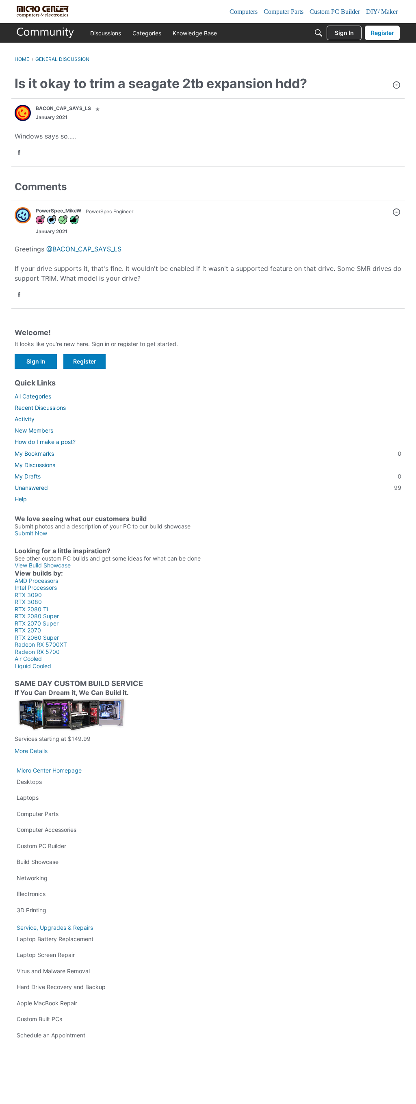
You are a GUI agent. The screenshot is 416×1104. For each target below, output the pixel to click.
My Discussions (35, 464)
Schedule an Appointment (51, 1035)
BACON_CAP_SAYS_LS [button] (63, 108)
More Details (31, 750)
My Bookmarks (208, 453)
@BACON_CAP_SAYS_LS (83, 249)
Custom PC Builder (41, 845)
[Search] (318, 33)
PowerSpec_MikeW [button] (58, 211)
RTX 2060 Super (37, 637)
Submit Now (31, 533)
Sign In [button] (36, 361)
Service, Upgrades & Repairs (55, 927)
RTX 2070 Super (36, 623)
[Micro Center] (45, 32)
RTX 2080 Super (37, 616)
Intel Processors (36, 587)
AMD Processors (36, 580)
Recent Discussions (40, 407)
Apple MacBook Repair (47, 1003)
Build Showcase (37, 861)
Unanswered (208, 487)
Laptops (28, 797)
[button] (396, 85)
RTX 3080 (28, 601)
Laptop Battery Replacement (55, 938)
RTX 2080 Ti (31, 609)
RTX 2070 (28, 630)
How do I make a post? (45, 441)
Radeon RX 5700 (37, 651)
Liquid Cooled (33, 665)
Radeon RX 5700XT (41, 644)
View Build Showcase (43, 565)
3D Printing (31, 910)
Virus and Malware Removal (53, 971)
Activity (25, 419)
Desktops (29, 781)
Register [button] (84, 361)
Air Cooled (28, 658)
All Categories (33, 396)
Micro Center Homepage (49, 770)
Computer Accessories (46, 829)
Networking (32, 878)
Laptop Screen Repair (46, 954)
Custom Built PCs (39, 1018)
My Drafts (208, 476)
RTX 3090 (28, 594)
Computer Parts (37, 813)
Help (21, 499)
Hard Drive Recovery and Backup (61, 986)
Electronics (31, 893)
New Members (34, 430)
